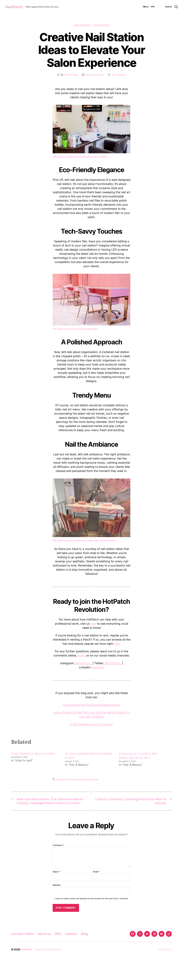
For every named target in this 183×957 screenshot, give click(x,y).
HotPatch (97, 667)
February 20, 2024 (95, 74)
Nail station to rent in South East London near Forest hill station (84, 540)
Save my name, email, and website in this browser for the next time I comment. (92, 898)
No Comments (119, 74)
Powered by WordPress (48, 949)
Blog (84, 934)
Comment (58, 845)
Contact (71, 934)
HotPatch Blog (71, 74)
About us (44, 934)
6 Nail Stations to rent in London (91, 724)
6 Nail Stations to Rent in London (33, 753)
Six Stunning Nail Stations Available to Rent (91, 705)
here (93, 623)
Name (56, 872)
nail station (83, 779)
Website (57, 885)
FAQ (58, 934)
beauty (59, 779)
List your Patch (22, 934)
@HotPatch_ (83, 663)
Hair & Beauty (82, 25)
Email (96, 872)
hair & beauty (70, 779)
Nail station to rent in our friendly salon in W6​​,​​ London (80, 156)
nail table (94, 779)
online (82, 655)
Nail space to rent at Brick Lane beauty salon (75, 328)
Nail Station (101, 25)
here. (117, 643)
